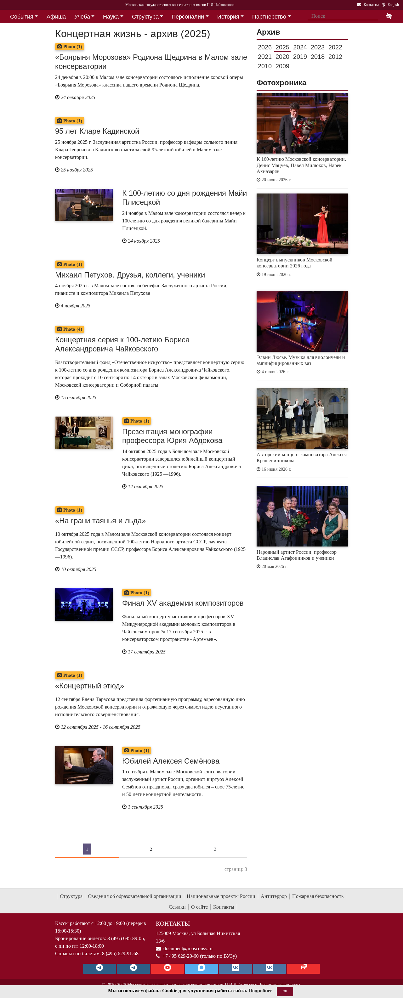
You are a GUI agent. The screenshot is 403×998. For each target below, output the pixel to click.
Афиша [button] (56, 17)
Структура (71, 896)
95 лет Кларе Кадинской (97, 131)
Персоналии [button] (188, 17)
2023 (318, 47)
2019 (300, 56)
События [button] (21, 17)
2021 (265, 56)
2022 (335, 47)
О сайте (199, 907)
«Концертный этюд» (89, 685)
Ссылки (177, 907)
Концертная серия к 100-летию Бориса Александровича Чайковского (122, 344)
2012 (335, 56)
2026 (265, 47)
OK (285, 991)
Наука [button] (111, 17)
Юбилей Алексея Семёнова (170, 761)
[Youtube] (167, 969)
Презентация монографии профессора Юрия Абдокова (172, 436)
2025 (282, 47)
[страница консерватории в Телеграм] (99, 969)
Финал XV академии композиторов (183, 603)
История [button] (228, 17)
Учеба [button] (82, 17)
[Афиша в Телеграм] (303, 969)
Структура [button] (145, 17)
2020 (282, 56)
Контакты (223, 907)
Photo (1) (72, 46)
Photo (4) (72, 329)
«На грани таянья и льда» (100, 520)
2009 (282, 66)
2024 (300, 47)
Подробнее (260, 990)
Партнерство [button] (269, 17)
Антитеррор (274, 896)
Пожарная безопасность (317, 896)
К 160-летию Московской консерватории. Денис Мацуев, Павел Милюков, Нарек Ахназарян (301, 165)
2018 (318, 56)
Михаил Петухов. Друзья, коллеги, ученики (130, 275)
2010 (265, 66)
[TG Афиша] (133, 969)
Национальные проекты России (221, 896)
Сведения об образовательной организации (134, 896)
